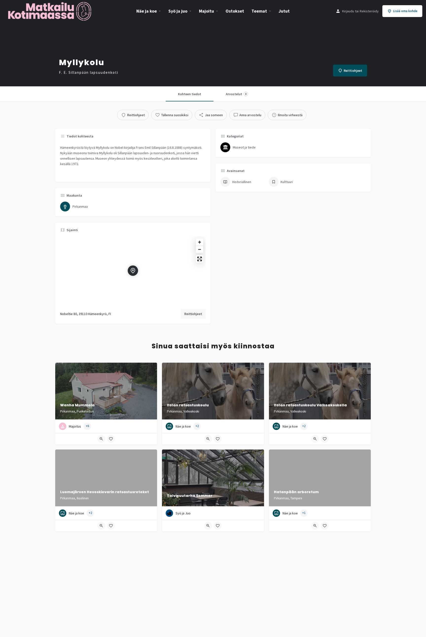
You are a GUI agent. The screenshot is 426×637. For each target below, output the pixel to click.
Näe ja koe (146, 11)
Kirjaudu (348, 11)
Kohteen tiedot (189, 94)
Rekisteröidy (369, 11)
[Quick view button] (101, 439)
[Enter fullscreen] (199, 258)
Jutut (284, 11)
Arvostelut (236, 94)
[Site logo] (50, 10)
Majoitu (206, 11)
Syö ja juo (177, 11)
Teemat (259, 11)
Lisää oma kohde (405, 11)
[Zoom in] (199, 242)
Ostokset (235, 11)
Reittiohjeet (193, 314)
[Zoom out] (199, 249)
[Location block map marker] (133, 270)
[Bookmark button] (111, 439)
